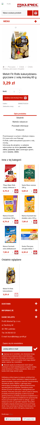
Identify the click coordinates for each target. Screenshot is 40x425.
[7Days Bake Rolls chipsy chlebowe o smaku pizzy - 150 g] (10, 173)
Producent (20, 130)
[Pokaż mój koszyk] (35, 13)
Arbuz (11, 414)
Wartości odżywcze (20, 122)
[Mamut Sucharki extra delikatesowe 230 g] (10, 234)
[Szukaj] (30, 13)
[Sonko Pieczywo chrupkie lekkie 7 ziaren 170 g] (29, 234)
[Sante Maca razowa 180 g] (29, 173)
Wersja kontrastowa (13, 419)
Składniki (20, 118)
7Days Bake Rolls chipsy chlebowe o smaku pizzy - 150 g (10, 187)
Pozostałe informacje (20, 126)
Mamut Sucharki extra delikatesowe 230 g (9, 248)
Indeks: (5, 103)
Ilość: (5, 91)
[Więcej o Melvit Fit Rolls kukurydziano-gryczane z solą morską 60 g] (10, 275)
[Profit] (8, 5)
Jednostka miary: (8, 106)
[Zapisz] (35, 349)
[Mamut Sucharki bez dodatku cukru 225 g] (29, 204)
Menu (6, 21)
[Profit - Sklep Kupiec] (27, 5)
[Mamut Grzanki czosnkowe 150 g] (10, 204)
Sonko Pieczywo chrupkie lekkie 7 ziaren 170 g (28, 248)
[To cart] (16, 191)
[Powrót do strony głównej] (4, 67)
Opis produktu (20, 114)
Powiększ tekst (29, 419)
